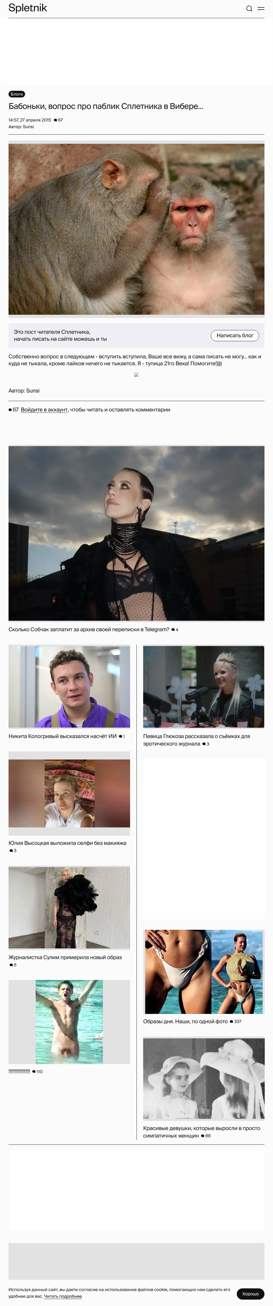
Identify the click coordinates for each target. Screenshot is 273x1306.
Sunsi (32, 390)
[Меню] (261, 8)
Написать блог (235, 335)
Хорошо (250, 1294)
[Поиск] (249, 8)
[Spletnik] (28, 8)
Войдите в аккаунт (44, 409)
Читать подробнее (63, 1296)
